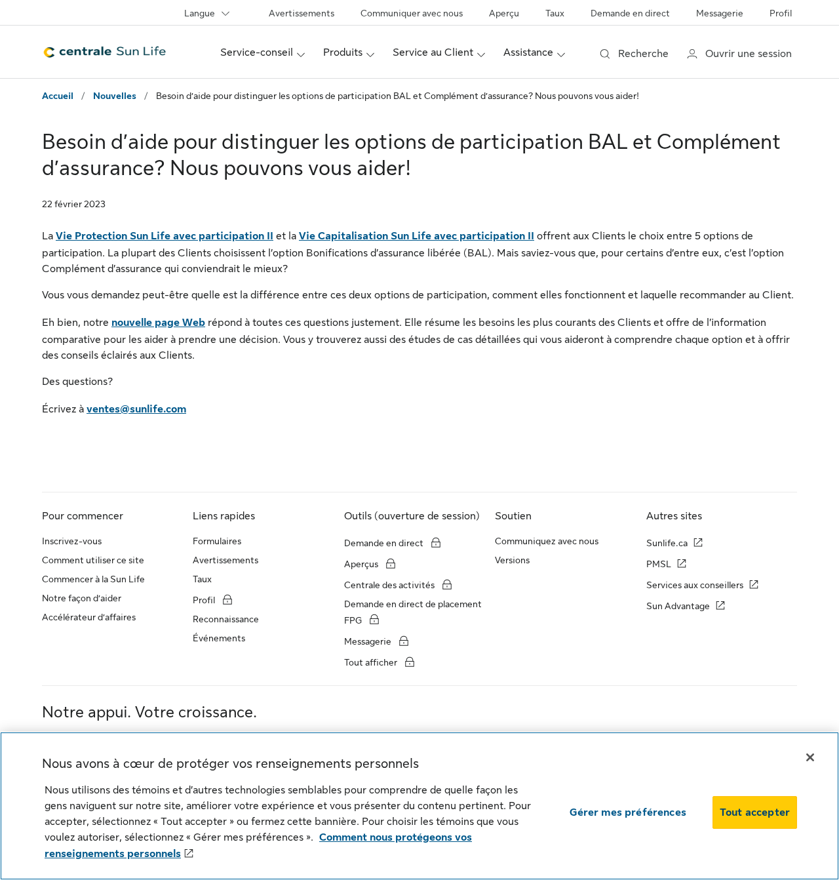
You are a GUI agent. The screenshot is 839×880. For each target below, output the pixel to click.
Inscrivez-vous (72, 541)
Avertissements (301, 13)
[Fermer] (810, 757)
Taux (554, 13)
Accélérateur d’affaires (89, 617)
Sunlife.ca (667, 543)
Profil (781, 13)
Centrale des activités (389, 585)
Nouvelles (114, 95)
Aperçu (504, 13)
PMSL (658, 564)
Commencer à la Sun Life (93, 579)
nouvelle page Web (158, 323)
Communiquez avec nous (546, 541)
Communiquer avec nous (412, 13)
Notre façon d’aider (81, 598)
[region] (419, 806)
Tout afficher (371, 662)
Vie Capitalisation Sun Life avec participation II (416, 236)
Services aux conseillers (694, 585)
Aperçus (362, 564)
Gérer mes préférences (628, 812)
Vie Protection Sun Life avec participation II (164, 236)
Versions (512, 560)
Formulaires (217, 541)
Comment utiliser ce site (93, 560)
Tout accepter (755, 812)
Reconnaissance (226, 619)
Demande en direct (630, 13)
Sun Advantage (678, 606)
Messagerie (719, 13)
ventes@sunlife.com (136, 409)
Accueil (57, 95)
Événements (219, 638)
